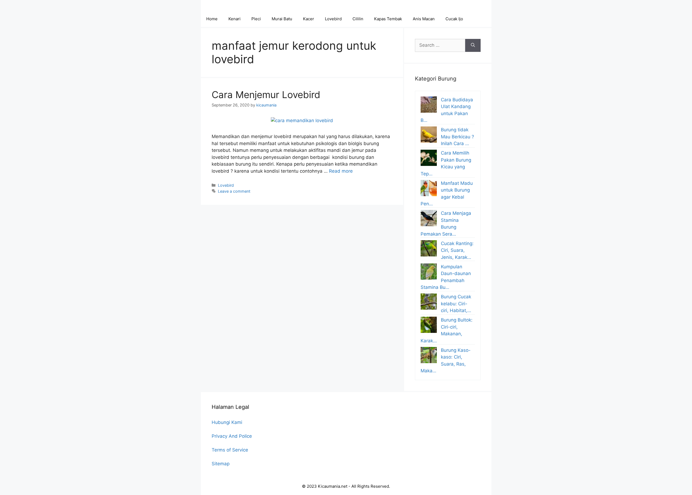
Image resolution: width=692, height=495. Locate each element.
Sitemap (220, 463)
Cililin (357, 18)
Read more (341, 171)
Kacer (308, 18)
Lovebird (333, 18)
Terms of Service (230, 450)
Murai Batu (282, 18)
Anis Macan (424, 18)
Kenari (234, 18)
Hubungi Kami (227, 422)
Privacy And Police (232, 436)
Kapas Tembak (388, 18)
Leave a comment (234, 191)
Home (212, 18)
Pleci (256, 18)
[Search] (473, 45)
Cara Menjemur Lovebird (266, 94)
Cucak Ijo (454, 18)
